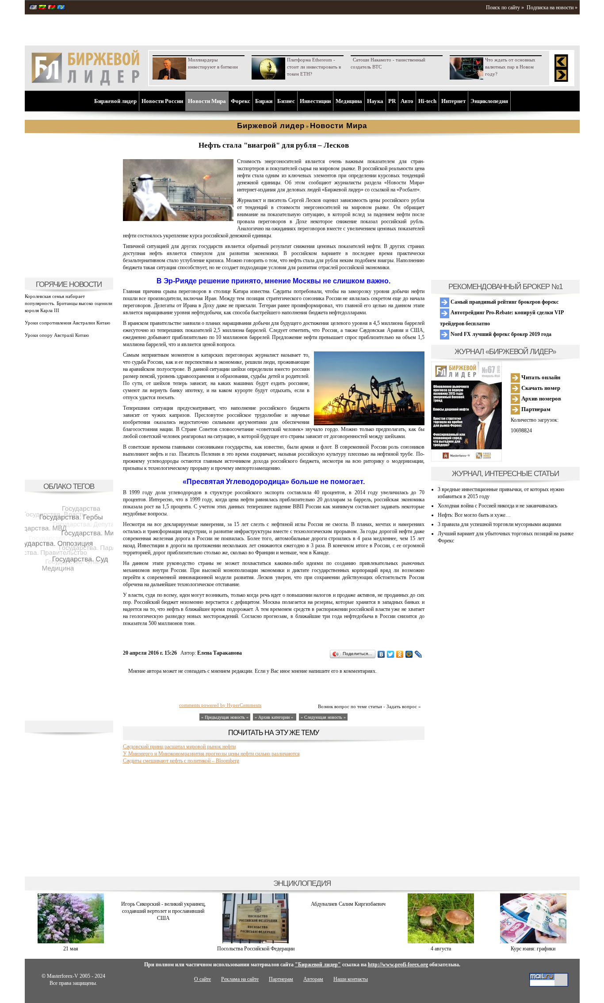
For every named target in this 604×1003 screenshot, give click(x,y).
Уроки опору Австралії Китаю (57, 335)
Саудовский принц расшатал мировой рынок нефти (179, 747)
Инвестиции (315, 101)
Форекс (240, 101)
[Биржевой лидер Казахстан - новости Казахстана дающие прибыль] (61, 8)
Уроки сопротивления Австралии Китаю (67, 322)
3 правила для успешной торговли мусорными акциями (499, 524)
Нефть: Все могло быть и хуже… (474, 515)
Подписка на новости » (552, 7)
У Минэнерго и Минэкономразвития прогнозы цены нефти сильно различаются (211, 754)
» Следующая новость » (323, 717)
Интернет (453, 101)
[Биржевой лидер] (85, 84)
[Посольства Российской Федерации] (255, 941)
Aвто (407, 101)
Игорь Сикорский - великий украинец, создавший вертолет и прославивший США (163, 911)
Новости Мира (207, 101)
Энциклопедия (489, 101)
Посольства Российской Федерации (255, 949)
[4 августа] (441, 941)
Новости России (162, 101)
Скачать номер (540, 388)
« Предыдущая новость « (224, 717)
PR (392, 101)
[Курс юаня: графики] (533, 941)
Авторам (313, 979)
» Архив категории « (274, 717)
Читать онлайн (540, 377)
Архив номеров (540, 398)
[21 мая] (71, 941)
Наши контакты (350, 979)
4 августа (441, 949)
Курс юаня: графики (533, 949)
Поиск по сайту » (505, 7)
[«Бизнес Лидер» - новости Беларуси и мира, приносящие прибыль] (52, 8)
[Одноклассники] (400, 654)
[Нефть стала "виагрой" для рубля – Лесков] (178, 219)
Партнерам (535, 409)
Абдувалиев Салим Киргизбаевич (348, 904)
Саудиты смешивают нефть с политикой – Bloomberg (181, 761)
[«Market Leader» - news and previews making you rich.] (33, 8)
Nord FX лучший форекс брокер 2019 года (500, 334)
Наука (375, 101)
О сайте (202, 979)
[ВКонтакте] (381, 654)
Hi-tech (427, 101)
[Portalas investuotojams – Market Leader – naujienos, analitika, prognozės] (42, 8)
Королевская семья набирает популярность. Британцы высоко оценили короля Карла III (68, 303)
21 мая (70, 949)
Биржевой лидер (115, 101)
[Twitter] (390, 654)
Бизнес (286, 101)
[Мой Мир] (409, 654)
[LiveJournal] (418, 654)
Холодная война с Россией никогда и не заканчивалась (497, 506)
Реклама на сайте (240, 979)
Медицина (349, 101)
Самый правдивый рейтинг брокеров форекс (503, 302)
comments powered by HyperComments (220, 705)
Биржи (263, 101)
